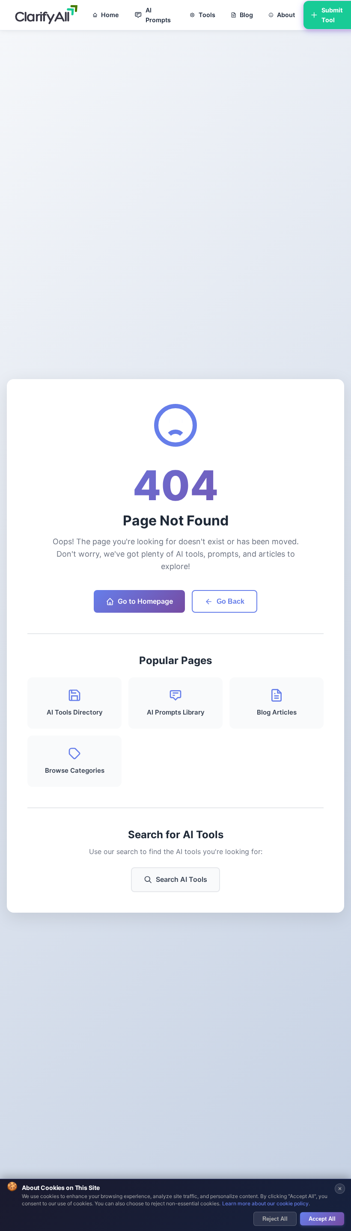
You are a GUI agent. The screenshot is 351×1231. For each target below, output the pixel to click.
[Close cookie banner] (340, 1189)
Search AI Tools (181, 879)
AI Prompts (158, 15)
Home (110, 14)
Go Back (230, 601)
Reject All (275, 1219)
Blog (246, 14)
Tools (207, 14)
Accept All (322, 1219)
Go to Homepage (145, 601)
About (286, 14)
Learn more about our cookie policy (265, 1203)
